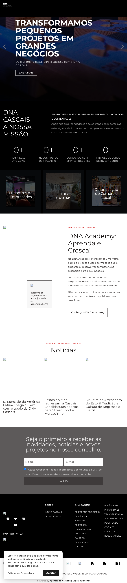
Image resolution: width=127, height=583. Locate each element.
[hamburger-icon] (7, 13)
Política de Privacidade (20, 573)
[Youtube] (16, 525)
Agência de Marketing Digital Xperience (70, 581)
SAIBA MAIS (26, 72)
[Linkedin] (23, 519)
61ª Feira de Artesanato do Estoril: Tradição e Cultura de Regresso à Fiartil (104, 405)
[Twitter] (16, 519)
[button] (4, 47)
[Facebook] (8, 519)
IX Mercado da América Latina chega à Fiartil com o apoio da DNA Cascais (21, 407)
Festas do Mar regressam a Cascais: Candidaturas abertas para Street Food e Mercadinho (61, 406)
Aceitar (51, 573)
